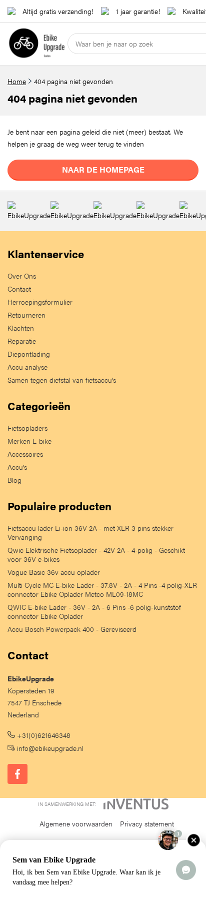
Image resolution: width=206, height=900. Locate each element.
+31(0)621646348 (42, 735)
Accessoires (25, 454)
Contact (19, 289)
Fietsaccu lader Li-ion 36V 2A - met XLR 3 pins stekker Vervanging (91, 532)
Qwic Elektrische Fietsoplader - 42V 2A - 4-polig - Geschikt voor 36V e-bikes (96, 554)
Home (17, 81)
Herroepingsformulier (40, 302)
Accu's (17, 467)
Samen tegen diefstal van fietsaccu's (62, 380)
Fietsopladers (28, 428)
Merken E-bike (30, 441)
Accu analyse (28, 367)
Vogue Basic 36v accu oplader (54, 572)
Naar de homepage (103, 169)
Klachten (21, 328)
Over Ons (22, 276)
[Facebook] (18, 774)
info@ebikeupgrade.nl (49, 748)
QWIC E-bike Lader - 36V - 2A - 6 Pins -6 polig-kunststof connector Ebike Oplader (94, 611)
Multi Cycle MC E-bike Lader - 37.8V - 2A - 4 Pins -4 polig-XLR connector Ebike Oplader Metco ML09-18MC (102, 589)
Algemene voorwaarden (76, 823)
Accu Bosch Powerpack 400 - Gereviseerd (72, 629)
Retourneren (27, 315)
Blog (15, 480)
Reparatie (22, 341)
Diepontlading (29, 354)
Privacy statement (147, 823)
